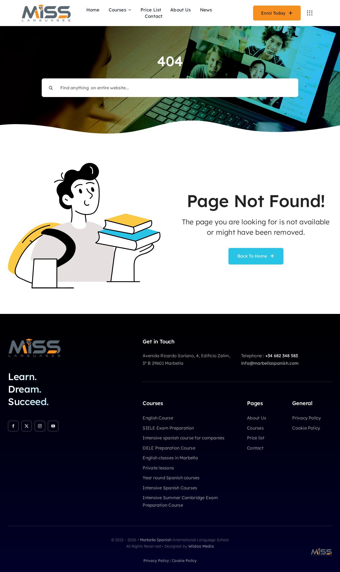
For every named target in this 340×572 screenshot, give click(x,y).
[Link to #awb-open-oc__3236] (309, 13)
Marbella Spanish (155, 539)
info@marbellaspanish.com (270, 363)
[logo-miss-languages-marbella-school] (46, 6)
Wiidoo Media (201, 546)
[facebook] (13, 426)
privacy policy (156, 560)
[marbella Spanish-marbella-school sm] (34, 340)
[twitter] (26, 426)
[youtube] (53, 426)
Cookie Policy (184, 560)
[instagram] (40, 426)
